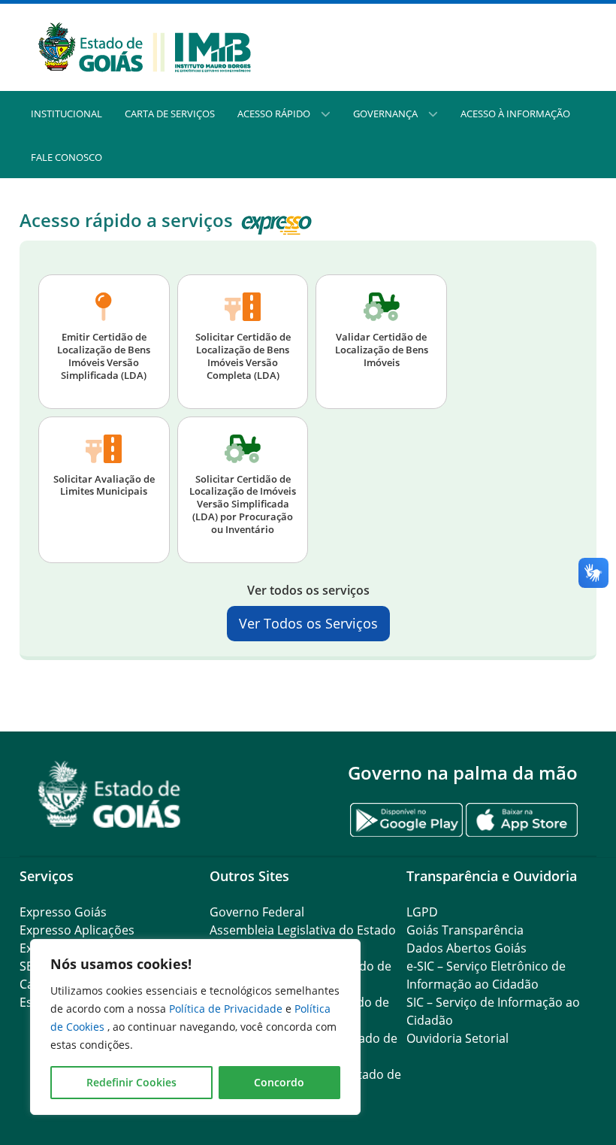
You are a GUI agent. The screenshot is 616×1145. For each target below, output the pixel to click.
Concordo (279, 1082)
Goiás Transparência (465, 930)
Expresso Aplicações (77, 930)
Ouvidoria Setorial (457, 1038)
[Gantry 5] (109, 794)
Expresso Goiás (63, 912)
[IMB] (144, 46)
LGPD (422, 912)
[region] (195, 1027)
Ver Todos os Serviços (308, 623)
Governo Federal (257, 912)
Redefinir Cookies (131, 1082)
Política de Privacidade (227, 1008)
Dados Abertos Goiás (466, 948)
